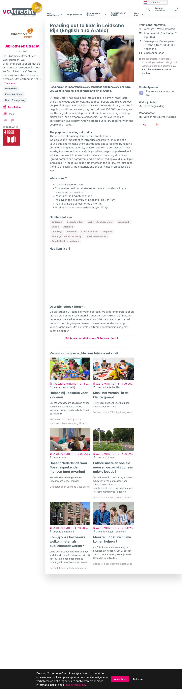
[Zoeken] (148, 9)
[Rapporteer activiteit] (157, 124)
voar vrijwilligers (53, 14)
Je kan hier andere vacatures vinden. (159, 69)
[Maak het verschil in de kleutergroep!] (113, 369)
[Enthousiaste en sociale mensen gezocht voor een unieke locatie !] (113, 439)
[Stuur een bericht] (5, 120)
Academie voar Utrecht (118, 14)
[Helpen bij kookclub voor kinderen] (70, 369)
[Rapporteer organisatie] (12, 120)
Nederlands (153, 2)
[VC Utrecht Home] (22, 9)
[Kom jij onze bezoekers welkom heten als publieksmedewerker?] (70, 513)
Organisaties (73, 14)
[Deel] (144, 124)
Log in (176, 9)
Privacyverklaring (75, 684)
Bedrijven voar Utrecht (93, 14)
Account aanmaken (160, 9)
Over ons (136, 14)
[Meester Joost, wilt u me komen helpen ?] (113, 513)
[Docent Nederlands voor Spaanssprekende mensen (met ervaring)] (70, 439)
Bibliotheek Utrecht (22, 46)
